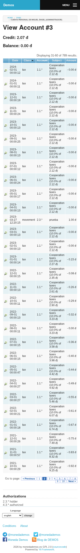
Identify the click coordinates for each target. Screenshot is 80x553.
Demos (8, 5)
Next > (72, 481)
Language (15, 510)
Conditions (9, 526)
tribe (18, 18)
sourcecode (59, 546)
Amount (71, 60)
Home (10, 18)
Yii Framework (46, 549)
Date (15, 60)
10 (63, 481)
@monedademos (19, 534)
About (24, 526)
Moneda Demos (18, 539)
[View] (6, 69)
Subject (57, 60)
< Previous (29, 478)
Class (27, 60)
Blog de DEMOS (47, 539)
